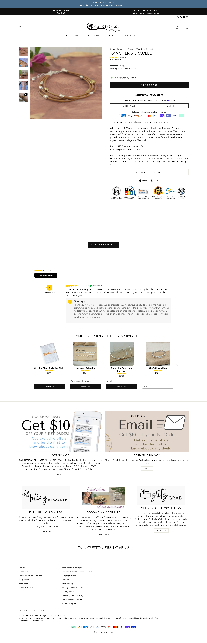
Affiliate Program (69, 603)
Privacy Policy (87, 469)
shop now (161, 530)
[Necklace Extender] (85, 354)
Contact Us (23, 572)
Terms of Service (25, 587)
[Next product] (177, 365)
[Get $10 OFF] (60, 431)
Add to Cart (49, 387)
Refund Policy (67, 583)
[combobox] (85, 381)
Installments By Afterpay (72, 567)
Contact (113, 35)
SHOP (66, 35)
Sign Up (146, 468)
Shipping (114, 68)
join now (46, 532)
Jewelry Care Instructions (72, 587)
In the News (23, 583)
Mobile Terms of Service (72, 599)
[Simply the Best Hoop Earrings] (121, 354)
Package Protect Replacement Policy (77, 572)
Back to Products (105, 245)
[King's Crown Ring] (157, 354)
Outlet (99, 35)
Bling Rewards (24, 579)
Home (112, 49)
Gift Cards (66, 579)
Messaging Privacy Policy (72, 595)
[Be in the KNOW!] (147, 431)
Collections (82, 35)
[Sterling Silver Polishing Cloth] (49, 354)
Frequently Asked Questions (30, 576)
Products (131, 49)
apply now (103, 535)
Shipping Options (69, 576)
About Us (129, 35)
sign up (60, 475)
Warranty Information (149, 172)
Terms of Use (70, 469)
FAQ (141, 35)
